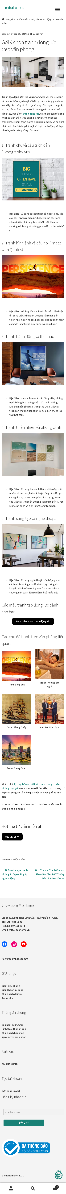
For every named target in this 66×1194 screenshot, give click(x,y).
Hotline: (13, 925)
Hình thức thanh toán (14, 1028)
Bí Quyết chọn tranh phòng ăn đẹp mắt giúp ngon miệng (15, 874)
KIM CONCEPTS (10, 1063)
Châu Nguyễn (36, 33)
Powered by (15, 958)
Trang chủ (10, 19)
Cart (51, 1185)
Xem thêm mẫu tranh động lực (33, 621)
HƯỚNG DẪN (22, 19)
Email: (16, 929)
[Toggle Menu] (57, 9)
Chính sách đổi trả (12, 993)
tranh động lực (31, 113)
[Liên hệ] (58, 1174)
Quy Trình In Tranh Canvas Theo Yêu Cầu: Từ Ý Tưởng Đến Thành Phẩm (49, 874)
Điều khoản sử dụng (12, 989)
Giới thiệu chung (11, 985)
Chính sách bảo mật (13, 1032)
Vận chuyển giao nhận (14, 1037)
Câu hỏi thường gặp (12, 1024)
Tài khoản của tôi (11, 1188)
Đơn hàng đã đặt (11, 1090)
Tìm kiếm (33, 1188)
